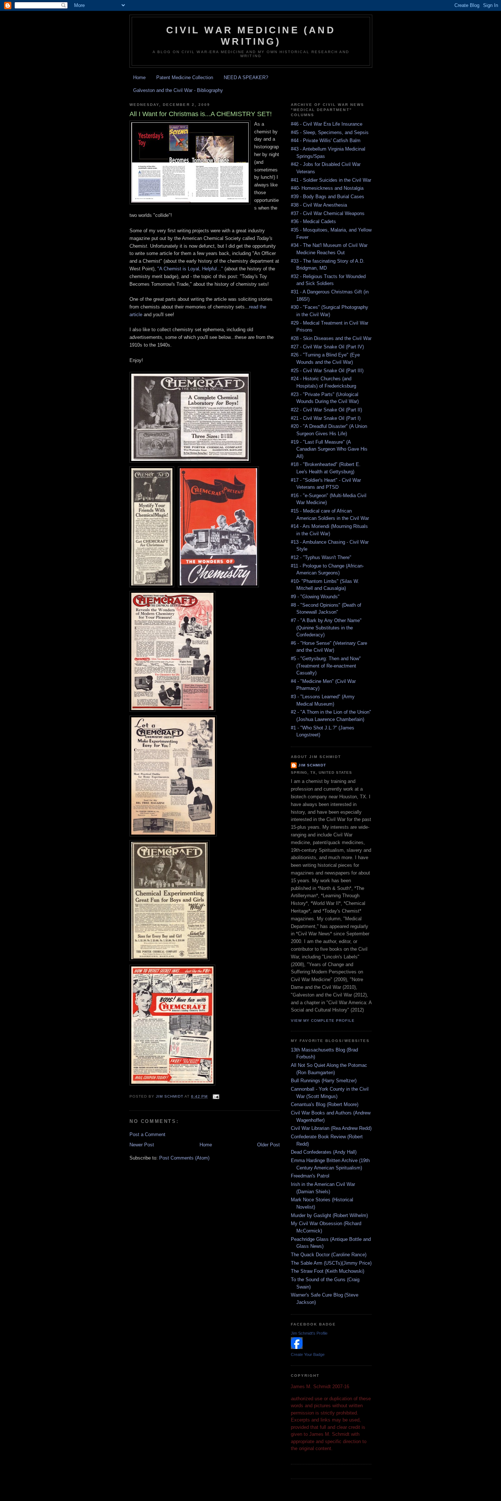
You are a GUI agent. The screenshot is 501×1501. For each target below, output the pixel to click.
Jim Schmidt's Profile (309, 1333)
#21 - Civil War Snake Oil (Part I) (326, 418)
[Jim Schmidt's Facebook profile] (297, 1347)
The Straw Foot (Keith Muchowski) (327, 1271)
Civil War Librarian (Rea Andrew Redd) (331, 1128)
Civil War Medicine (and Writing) (251, 36)
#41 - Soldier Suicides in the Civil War (331, 180)
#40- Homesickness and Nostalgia (327, 188)
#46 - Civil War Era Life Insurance (326, 124)
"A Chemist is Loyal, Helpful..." (190, 268)
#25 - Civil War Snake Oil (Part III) (327, 370)
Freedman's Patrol (310, 1176)
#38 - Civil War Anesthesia (319, 205)
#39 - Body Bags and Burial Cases (327, 196)
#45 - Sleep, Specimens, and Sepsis (330, 132)
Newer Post (141, 1144)
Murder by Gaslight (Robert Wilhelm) (329, 1215)
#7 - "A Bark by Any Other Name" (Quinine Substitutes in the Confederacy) (326, 627)
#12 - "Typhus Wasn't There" (321, 557)
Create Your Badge (308, 1354)
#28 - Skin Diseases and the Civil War (331, 338)
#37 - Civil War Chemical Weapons (328, 213)
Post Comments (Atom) (184, 1158)
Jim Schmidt (312, 765)
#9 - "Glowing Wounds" (315, 596)
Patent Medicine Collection (184, 77)
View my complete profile (323, 1020)
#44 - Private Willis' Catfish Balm (326, 140)
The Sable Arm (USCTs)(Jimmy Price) (331, 1263)
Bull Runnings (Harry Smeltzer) (323, 1080)
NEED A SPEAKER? (246, 77)
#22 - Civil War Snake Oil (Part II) (326, 410)
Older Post (268, 1144)
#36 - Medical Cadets (313, 221)
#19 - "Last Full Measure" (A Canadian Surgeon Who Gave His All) (329, 449)
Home (139, 77)
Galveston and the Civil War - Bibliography (178, 90)
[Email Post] (215, 1096)
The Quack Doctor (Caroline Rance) (328, 1254)
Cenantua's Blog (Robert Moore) (324, 1104)
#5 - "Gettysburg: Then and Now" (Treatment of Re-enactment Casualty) (326, 666)
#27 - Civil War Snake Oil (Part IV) (327, 347)
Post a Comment (147, 1134)
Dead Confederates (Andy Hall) (323, 1152)
